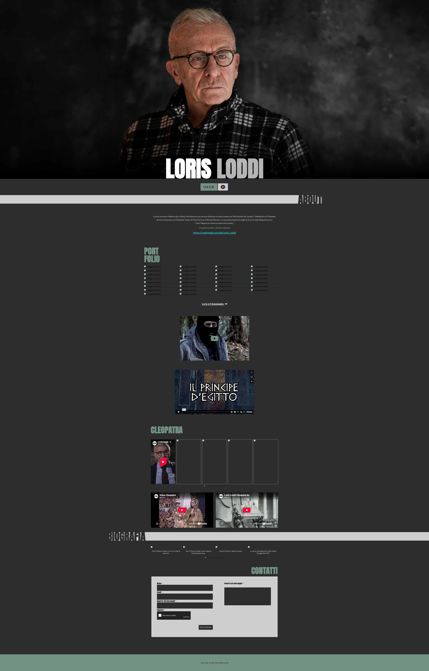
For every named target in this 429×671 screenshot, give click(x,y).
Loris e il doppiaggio (213, 303)
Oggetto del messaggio (166, 601)
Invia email (206, 627)
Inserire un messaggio (233, 583)
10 (224, 486)
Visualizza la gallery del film (214, 227)
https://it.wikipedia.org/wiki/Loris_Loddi (214, 232)
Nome (159, 583)
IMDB (208, 187)
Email (159, 592)
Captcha (161, 610)
